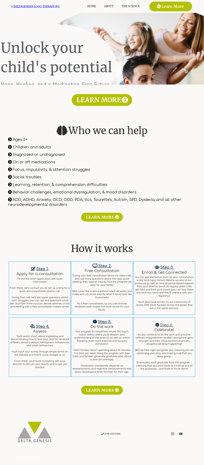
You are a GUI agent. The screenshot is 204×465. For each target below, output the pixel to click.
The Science (131, 6)
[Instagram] (172, 434)
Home (91, 6)
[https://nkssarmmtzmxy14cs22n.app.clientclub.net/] (35, 6)
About (109, 6)
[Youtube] (181, 434)
